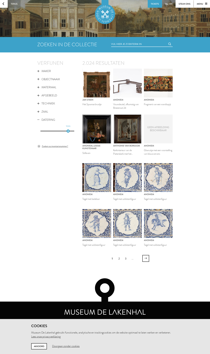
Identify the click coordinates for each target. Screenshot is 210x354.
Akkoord (39, 346)
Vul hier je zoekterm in (120, 40)
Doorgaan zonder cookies (66, 346)
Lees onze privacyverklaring (46, 337)
